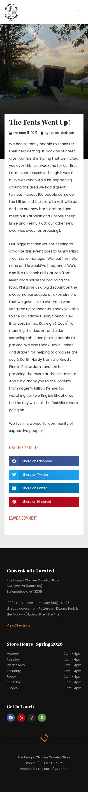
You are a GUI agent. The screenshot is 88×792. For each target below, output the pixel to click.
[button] (44, 461)
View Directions (18, 625)
